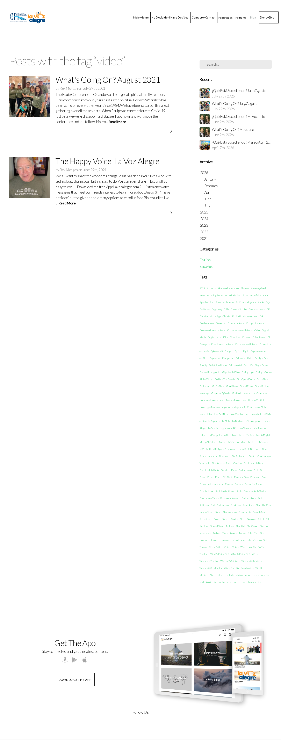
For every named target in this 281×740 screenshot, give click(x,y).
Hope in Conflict (256, 400)
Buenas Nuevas (256, 309)
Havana (247, 393)
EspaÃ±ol (207, 266)
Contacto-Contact (203, 17)
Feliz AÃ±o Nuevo (218, 365)
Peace (202, 477)
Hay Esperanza (259, 393)
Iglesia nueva (213, 407)
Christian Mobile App (210, 316)
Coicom (263, 316)
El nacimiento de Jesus (222, 344)
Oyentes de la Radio (209, 470)
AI (208, 288)
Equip (246, 351)
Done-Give (267, 17)
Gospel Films (246, 386)
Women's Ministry (209, 561)
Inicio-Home (141, 17)
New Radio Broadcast (249, 449)
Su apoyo (251, 519)
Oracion (237, 463)
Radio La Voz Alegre (225, 491)
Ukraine (214, 540)
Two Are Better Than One (251, 533)
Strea (242, 519)
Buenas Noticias (239, 309)
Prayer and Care (258, 477)
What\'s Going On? (240, 554)
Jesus (202, 414)
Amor (245, 295)
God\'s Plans (218, 386)
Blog (253, 17)
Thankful (240, 526)
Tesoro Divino (217, 526)
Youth (213, 574)
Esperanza (215, 358)
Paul (255, 470)
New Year (212, 456)
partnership (225, 581)
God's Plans (262, 379)
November (224, 456)
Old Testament (239, 456)
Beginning (217, 309)
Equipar (228, 351)
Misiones (252, 442)
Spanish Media (260, 512)
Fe (251, 365)
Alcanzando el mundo (228, 288)
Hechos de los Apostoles (211, 400)
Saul (213, 505)
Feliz (246, 365)
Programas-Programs (232, 17)
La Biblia (226, 421)
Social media (245, 512)
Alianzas (245, 288)
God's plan (205, 386)
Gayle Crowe (261, 365)
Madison (250, 435)
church (221, 574)
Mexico (222, 442)
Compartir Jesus (236, 323)
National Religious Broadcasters (221, 449)
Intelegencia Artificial (241, 407)
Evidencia (240, 358)
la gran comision (261, 574)
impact (248, 574)
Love (234, 435)
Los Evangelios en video (219, 435)
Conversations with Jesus (239, 330)
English (205, 260)
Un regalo (224, 540)
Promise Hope (207, 491)
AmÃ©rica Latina (259, 295)
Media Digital (263, 435)
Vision (227, 547)
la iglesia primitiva (208, 581)
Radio (239, 491)
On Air (252, 456)
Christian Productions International (239, 316)
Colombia (220, 323)
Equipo (238, 351)
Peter (218, 477)
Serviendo (235, 505)
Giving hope (247, 372)
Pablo (234, 470)
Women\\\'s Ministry (252, 561)
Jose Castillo (236, 414)
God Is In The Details (225, 379)
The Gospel (252, 526)
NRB (202, 449)
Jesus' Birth (260, 407)
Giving (258, 372)
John (209, 414)
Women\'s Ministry (230, 561)
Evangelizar (228, 358)
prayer (243, 581)
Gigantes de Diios (231, 372)
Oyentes (225, 470)
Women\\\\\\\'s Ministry (211, 567)
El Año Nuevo (259, 337)
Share (218, 512)
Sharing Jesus (230, 512)
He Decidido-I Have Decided (170, 17)
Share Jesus (248, 505)
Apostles (204, 302)
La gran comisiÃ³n (228, 428)
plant (235, 581)
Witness (256, 554)
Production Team (253, 484)
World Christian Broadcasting (238, 567)
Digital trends (214, 337)
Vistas (235, 547)
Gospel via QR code (220, 393)
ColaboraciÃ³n (207, 323)
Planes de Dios (241, 477)
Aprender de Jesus (225, 302)
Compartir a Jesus (255, 323)
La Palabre (237, 421)
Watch (243, 547)
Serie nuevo (223, 505)
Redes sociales (249, 498)
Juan (246, 414)
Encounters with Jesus (246, 344)
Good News (232, 386)
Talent (261, 519)
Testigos (230, 526)
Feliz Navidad (235, 365)
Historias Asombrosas (235, 400)
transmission (254, 581)
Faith (249, 358)
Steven (225, 519)
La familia (213, 428)
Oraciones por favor (221, 463)
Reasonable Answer (230, 498)
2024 (202, 288)
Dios (225, 337)
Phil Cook (227, 477)
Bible (226, 309)
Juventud (256, 414)
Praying (239, 484)
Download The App (75, 679)
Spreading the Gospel (210, 519)
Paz (262, 470)
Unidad (235, 540)
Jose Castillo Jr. (221, 414)
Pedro (210, 477)
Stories (234, 519)
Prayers (229, 484)
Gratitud (236, 393)
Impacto (226, 407)
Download (235, 337)
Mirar (243, 442)
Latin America (259, 428)
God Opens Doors (246, 379)
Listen (203, 435)
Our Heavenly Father (254, 463)
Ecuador (246, 337)
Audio (261, 302)
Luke (241, 435)
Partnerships (245, 470)
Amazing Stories (215, 295)
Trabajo (216, 533)
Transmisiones (229, 533)
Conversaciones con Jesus (212, 330)
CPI (268, 309)
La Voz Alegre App (253, 421)
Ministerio (233, 442)
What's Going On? (219, 554)
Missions (263, 442)
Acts (213, 288)
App (212, 302)
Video (219, 547)
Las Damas (245, 428)
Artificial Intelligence (246, 302)
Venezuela (246, 540)
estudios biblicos (235, 574)
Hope (202, 407)
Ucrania (204, 540)
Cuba (257, 330)
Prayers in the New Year (211, 484)
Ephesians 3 (217, 351)
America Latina (232, 295)
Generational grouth (210, 372)
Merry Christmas (208, 442)
